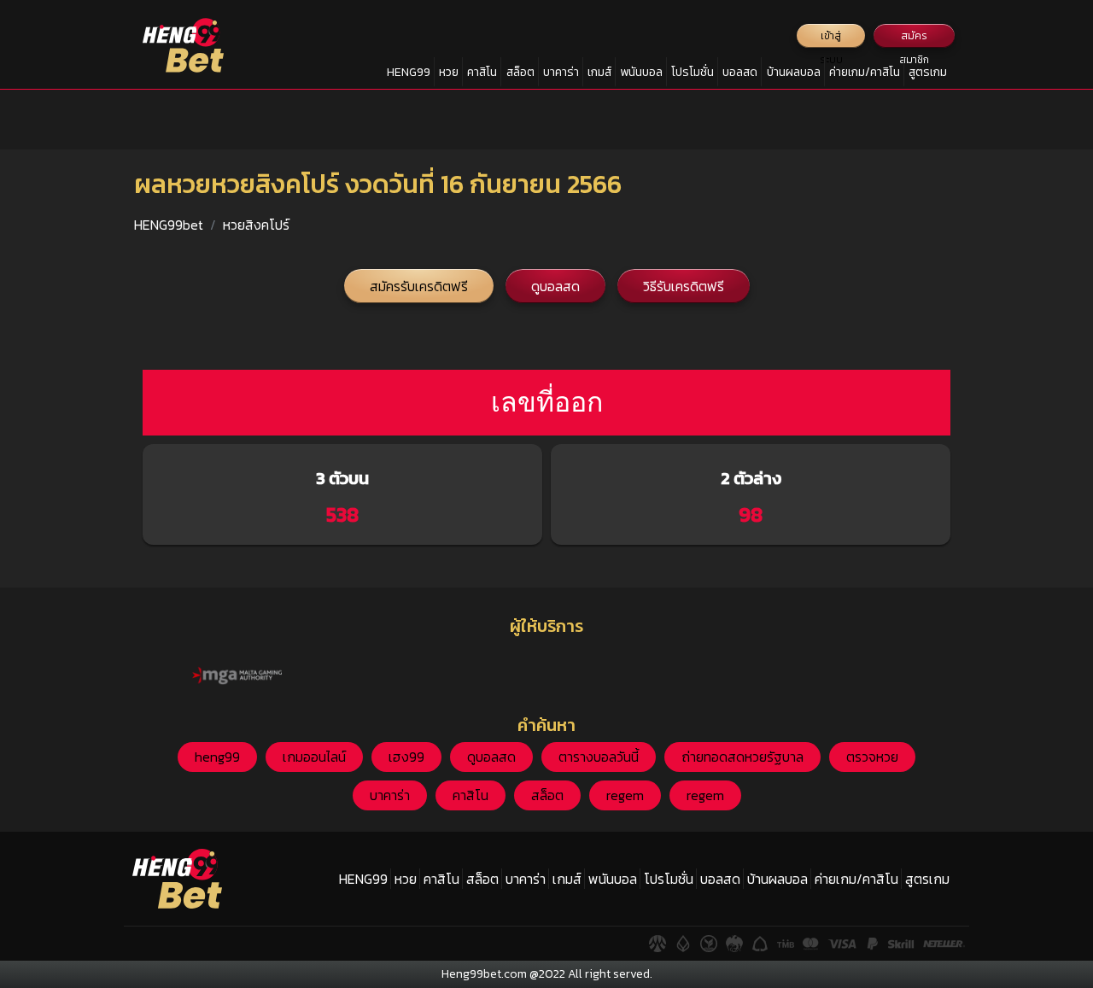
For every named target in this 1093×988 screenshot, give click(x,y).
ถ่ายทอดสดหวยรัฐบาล (742, 756)
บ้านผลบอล (794, 72)
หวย (449, 72)
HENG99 (408, 72)
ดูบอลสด (555, 286)
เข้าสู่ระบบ (831, 38)
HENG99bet (168, 224)
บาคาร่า (561, 72)
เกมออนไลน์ (314, 756)
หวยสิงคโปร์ (256, 224)
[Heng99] (183, 45)
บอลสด (739, 72)
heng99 (217, 756)
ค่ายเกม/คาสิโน (864, 72)
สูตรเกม (928, 72)
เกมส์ (599, 72)
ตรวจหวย (872, 756)
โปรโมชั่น (692, 72)
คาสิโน (482, 72)
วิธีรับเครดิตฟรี (683, 286)
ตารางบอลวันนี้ (598, 756)
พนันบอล (641, 72)
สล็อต (520, 72)
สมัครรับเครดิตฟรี (419, 286)
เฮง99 (406, 756)
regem (625, 795)
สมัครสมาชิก (914, 38)
